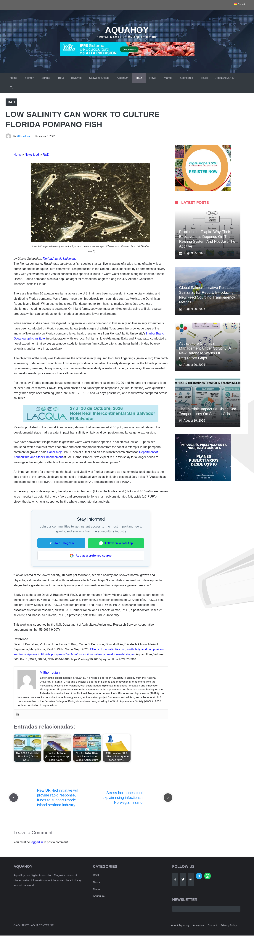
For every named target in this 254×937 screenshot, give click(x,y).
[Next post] (167, 797)
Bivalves (76, 77)
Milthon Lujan (24, 136)
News (152, 77)
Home (13, 77)
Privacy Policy (229, 925)
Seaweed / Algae (99, 77)
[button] (11, 88)
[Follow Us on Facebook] (175, 879)
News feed (32, 154)
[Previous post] (13, 797)
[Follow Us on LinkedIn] (191, 879)
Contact (212, 925)
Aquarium (122, 77)
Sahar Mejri (54, 452)
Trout (61, 77)
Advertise (198, 925)
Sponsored (186, 77)
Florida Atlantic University (59, 258)
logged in (37, 842)
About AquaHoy (225, 77)
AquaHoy (127, 30)
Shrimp (45, 77)
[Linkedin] (17, 714)
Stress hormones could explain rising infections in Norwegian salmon (123, 797)
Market (168, 77)
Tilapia (204, 77)
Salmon (29, 77)
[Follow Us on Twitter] (183, 879)
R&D (139, 77)
